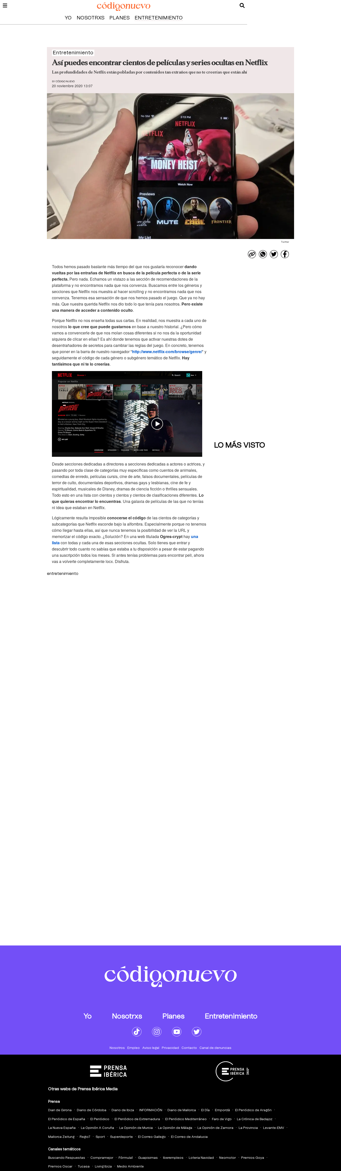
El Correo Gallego (152, 1137)
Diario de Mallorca (182, 1110)
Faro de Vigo (222, 1119)
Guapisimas (148, 1158)
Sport (100, 1137)
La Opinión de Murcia (136, 1128)
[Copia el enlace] (252, 254)
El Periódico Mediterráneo (186, 1119)
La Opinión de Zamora (215, 1128)
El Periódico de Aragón (253, 1110)
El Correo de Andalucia (189, 1137)
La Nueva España (62, 1128)
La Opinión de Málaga (175, 1128)
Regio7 (85, 1137)
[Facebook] (285, 254)
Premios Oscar (60, 1166)
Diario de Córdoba (91, 1110)
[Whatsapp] (263, 254)
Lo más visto (239, 445)
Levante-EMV (273, 1128)
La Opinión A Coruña (97, 1128)
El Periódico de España (66, 1119)
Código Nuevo (65, 81)
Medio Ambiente (130, 1166)
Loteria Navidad (201, 1158)
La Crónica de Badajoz (254, 1119)
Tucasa (84, 1166)
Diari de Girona (60, 1110)
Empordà (222, 1110)
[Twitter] (274, 254)
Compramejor (101, 1158)
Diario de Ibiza (123, 1110)
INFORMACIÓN (150, 1110)
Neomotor (227, 1158)
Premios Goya (252, 1158)
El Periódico (99, 1119)
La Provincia (248, 1128)
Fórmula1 (126, 1158)
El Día (205, 1110)
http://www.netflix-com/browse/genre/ (167, 351)
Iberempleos (173, 1158)
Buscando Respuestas (66, 1158)
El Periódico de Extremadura (137, 1119)
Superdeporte (121, 1137)
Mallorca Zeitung (61, 1137)
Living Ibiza (103, 1166)
